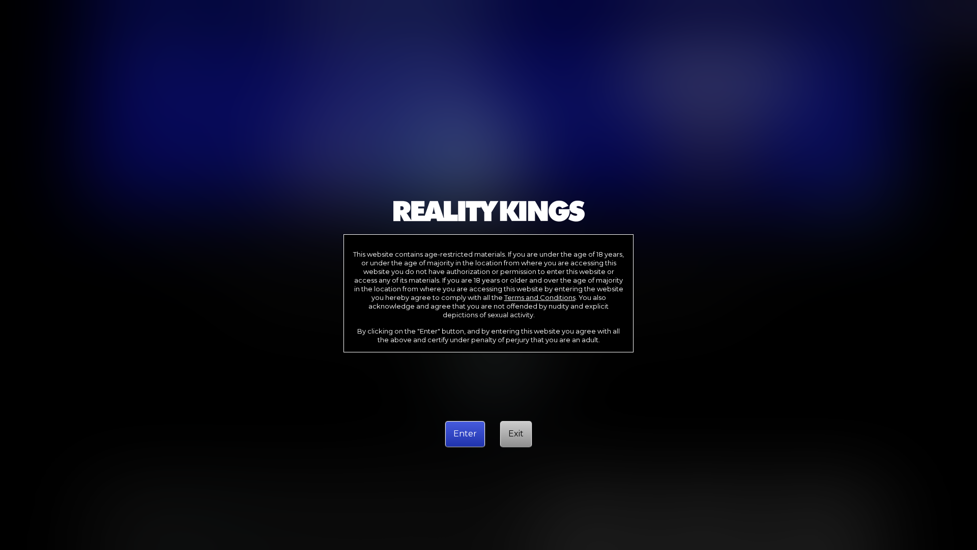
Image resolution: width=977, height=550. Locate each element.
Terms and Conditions (540, 297)
